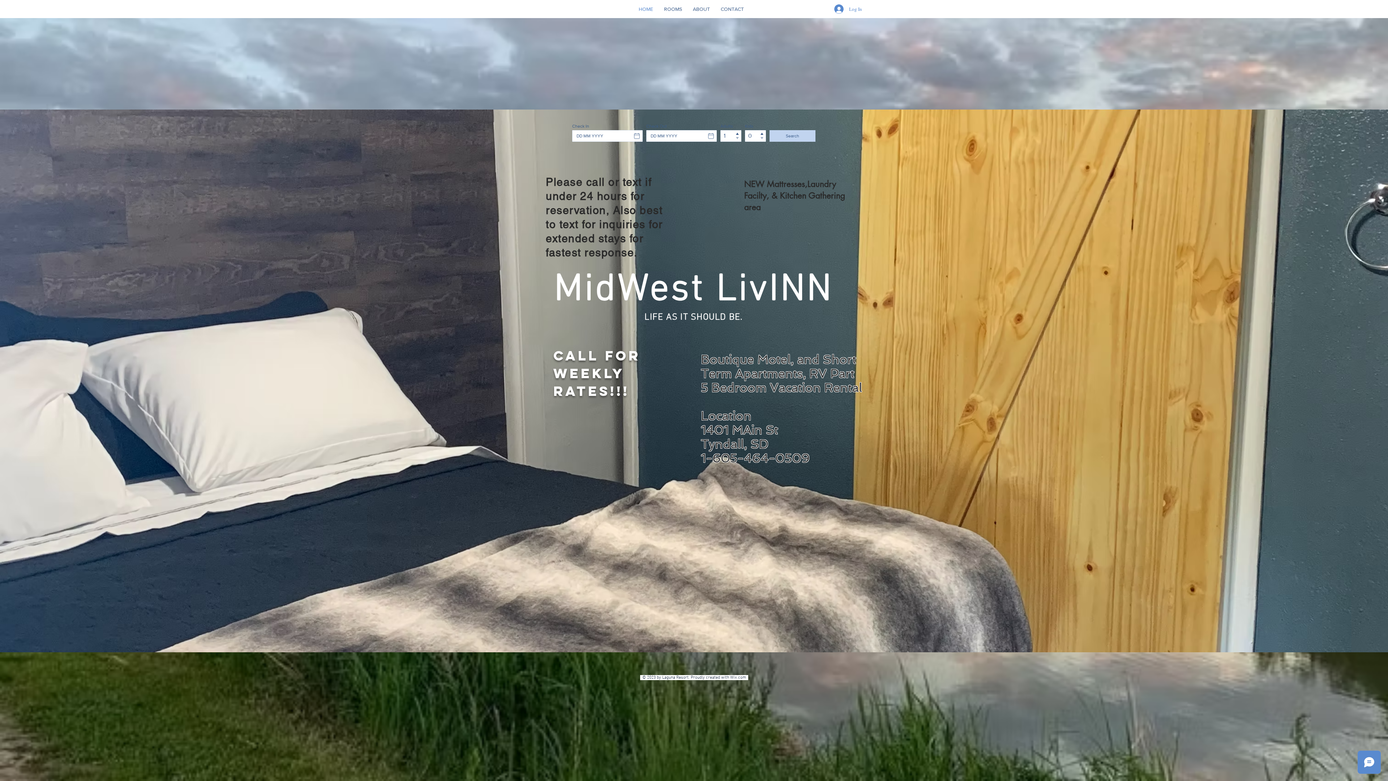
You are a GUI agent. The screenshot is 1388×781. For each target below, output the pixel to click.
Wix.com (739, 677)
